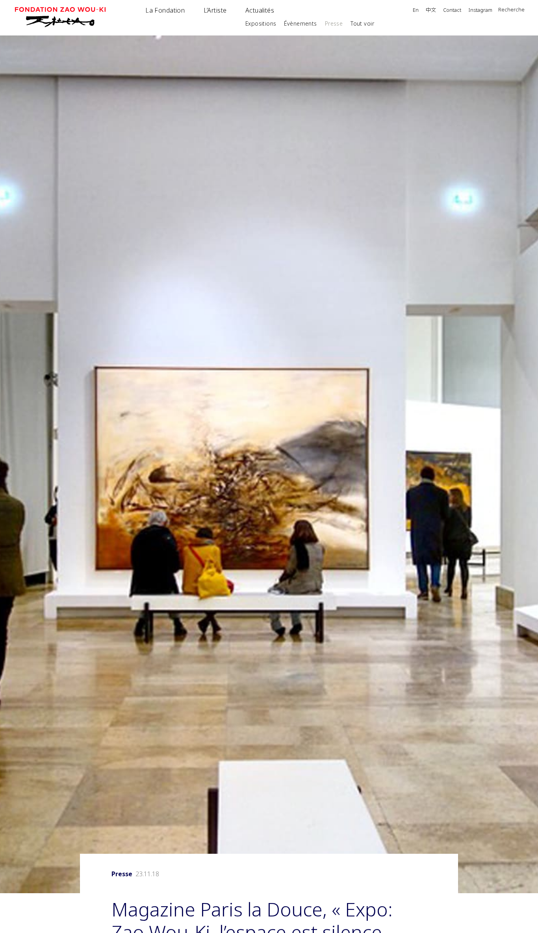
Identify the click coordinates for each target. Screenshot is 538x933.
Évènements (300, 23)
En (416, 10)
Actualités (259, 10)
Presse (334, 23)
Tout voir (362, 23)
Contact (452, 10)
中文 (431, 10)
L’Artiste (215, 10)
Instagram (480, 10)
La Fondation (165, 10)
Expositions (260, 23)
